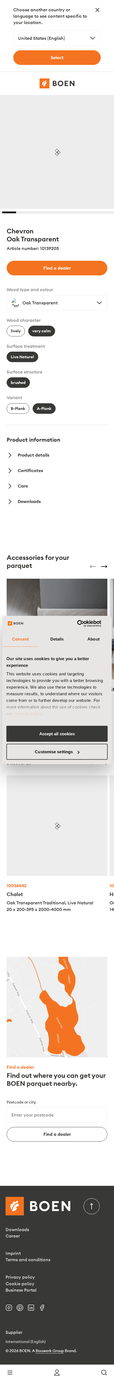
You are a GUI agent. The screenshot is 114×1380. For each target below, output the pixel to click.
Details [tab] (57, 638)
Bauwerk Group (50, 1350)
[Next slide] (104, 566)
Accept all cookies (57, 733)
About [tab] (93, 638)
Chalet (15, 894)
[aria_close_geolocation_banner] (97, 10)
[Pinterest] (22, 1309)
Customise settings (54, 751)
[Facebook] (44, 1309)
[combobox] (57, 38)
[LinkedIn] (33, 1309)
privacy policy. (29, 713)
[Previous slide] (93, 566)
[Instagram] (11, 1309)
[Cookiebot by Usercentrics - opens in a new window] (83, 623)
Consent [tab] (20, 638)
